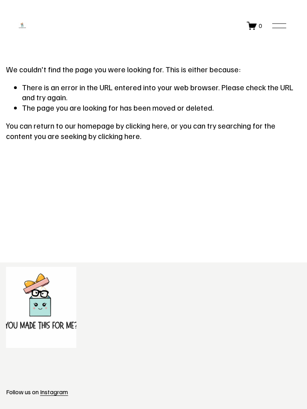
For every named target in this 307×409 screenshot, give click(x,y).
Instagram (54, 392)
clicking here (146, 125)
